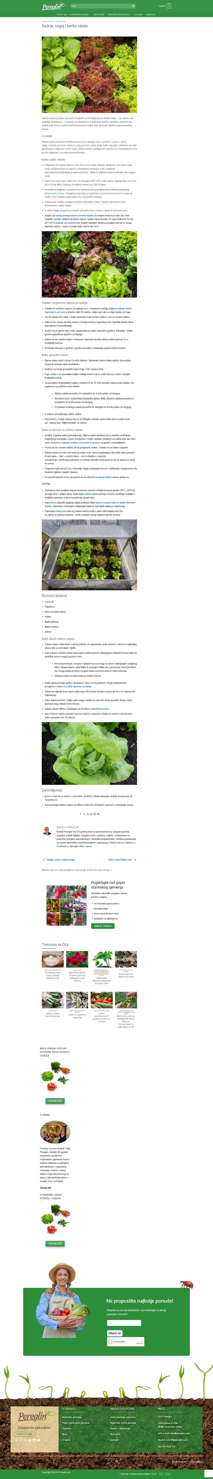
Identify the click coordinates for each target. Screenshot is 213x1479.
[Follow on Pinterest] (29, 1440)
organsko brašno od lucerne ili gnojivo (80, 442)
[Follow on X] (25, 1440)
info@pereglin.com (180, 1433)
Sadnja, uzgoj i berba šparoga (53, 1014)
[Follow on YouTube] (38, 1440)
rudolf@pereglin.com (177, 1439)
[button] (165, 6)
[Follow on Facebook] (16, 1440)
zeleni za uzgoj (74, 145)
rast (86, 308)
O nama (138, 14)
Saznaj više (45, 1187)
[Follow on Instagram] (20, 1440)
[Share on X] (84, 814)
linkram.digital (143, 1474)
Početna (62, 14)
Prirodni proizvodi (118, 14)
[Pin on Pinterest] (91, 814)
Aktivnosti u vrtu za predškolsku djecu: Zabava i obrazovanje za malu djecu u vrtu (126, 1021)
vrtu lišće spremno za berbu (77, 686)
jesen (66, 125)
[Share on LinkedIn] (94, 814)
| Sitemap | (125, 1474)
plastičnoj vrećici (100, 708)
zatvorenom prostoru (112, 193)
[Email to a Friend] (88, 814)
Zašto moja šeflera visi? (120, 859)
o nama (87, 846)
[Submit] (133, 6)
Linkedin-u (129, 842)
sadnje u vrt (56, 374)
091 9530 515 (169, 1446)
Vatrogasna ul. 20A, (168, 1423)
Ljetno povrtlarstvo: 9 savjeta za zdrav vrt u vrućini (101, 1017)
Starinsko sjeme (79, 14)
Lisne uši (49, 601)
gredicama (111, 148)
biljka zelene (85, 493)
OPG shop (99, 14)
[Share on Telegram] (98, 814)
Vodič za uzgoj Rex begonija (77, 1016)
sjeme (72, 168)
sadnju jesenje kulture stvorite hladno (74, 215)
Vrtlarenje (60, 21)
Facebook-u (63, 846)
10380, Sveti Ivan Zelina (170, 1426)
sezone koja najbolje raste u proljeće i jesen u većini (100, 141)
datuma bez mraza (54, 193)
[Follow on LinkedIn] (34, 1440)
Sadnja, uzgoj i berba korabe (60, 859)
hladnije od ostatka (65, 222)
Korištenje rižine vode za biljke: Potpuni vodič (53, 975)
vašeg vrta (60, 511)
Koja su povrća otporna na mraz (126, 975)
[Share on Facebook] (81, 814)
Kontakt (151, 14)
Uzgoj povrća (48, 21)
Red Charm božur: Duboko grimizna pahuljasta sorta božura (77, 976)
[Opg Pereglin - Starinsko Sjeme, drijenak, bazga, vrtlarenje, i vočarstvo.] (54, 6)
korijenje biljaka (104, 477)
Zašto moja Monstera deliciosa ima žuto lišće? (102, 981)
